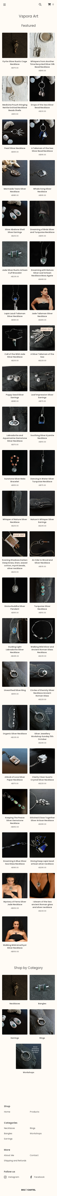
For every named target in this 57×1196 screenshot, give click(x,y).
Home (7, 1111)
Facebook (39, 1177)
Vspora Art (28, 16)
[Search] (40, 4)
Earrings (8, 1138)
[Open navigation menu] (4, 4)
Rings (32, 1128)
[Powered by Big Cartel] (28, 1190)
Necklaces (9, 1128)
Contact (34, 1155)
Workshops (36, 1133)
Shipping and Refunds (15, 1160)
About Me (9, 1155)
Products (34, 1111)
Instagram (13, 1177)
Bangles (8, 1133)
